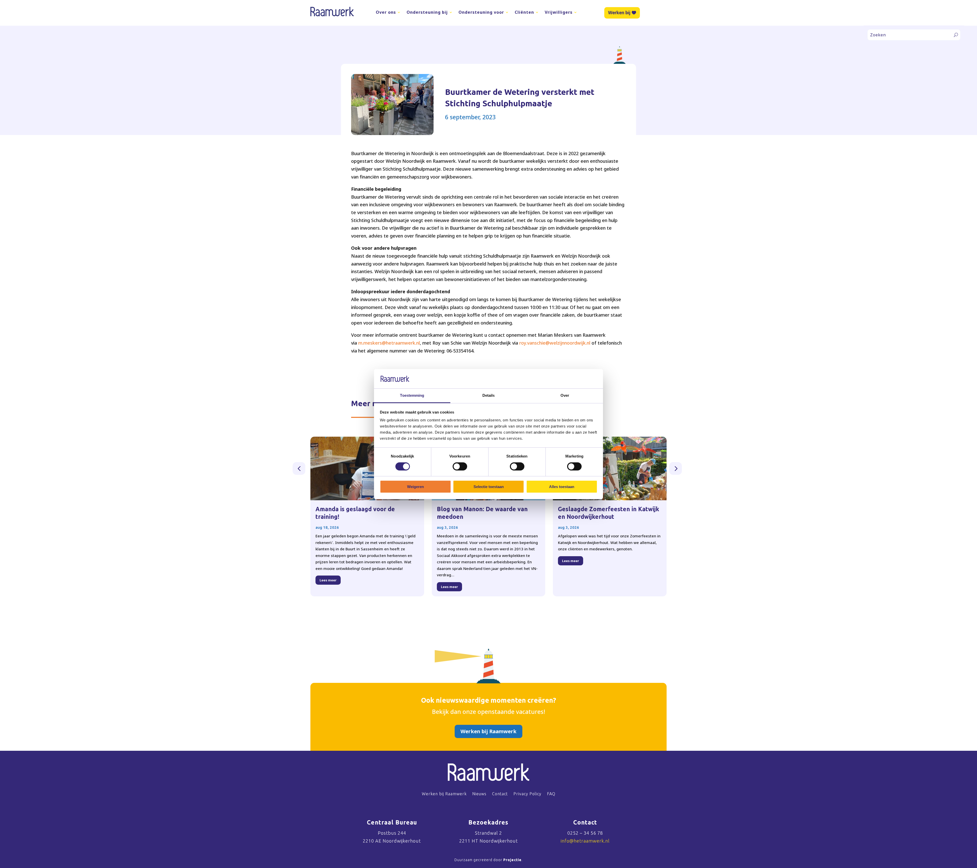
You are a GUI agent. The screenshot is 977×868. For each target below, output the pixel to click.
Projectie (512, 860)
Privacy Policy (527, 794)
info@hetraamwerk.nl (585, 840)
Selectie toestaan (488, 486)
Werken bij (619, 13)
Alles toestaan (561, 486)
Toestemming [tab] (412, 395)
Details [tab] (488, 395)
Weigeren (415, 486)
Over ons (386, 12)
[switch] (460, 466)
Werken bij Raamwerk (488, 731)
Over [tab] (565, 395)
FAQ (551, 794)
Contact (500, 794)
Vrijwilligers (558, 12)
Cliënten (524, 12)
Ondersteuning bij (427, 12)
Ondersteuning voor (481, 12)
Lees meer (328, 580)
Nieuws (479, 794)
